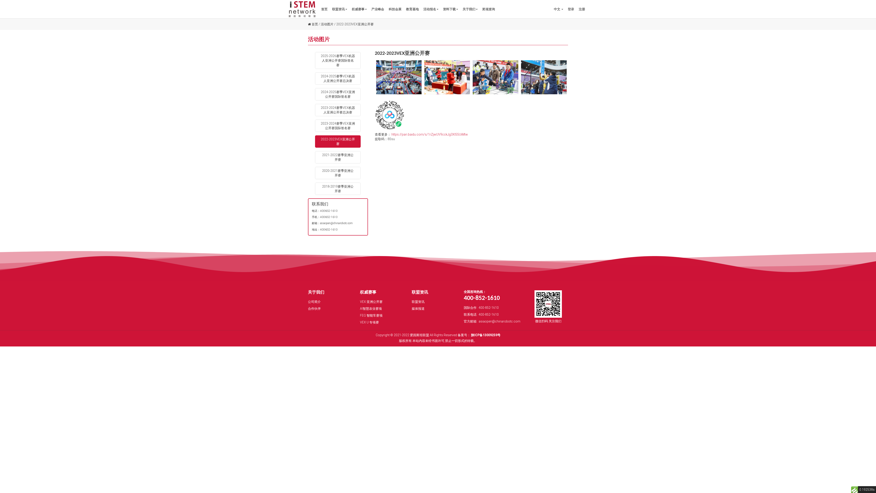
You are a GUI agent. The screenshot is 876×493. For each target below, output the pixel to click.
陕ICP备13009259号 (486, 335)
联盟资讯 (338, 9)
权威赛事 (358, 9)
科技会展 (395, 9)
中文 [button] (557, 9)
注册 (582, 9)
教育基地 (412, 9)
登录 (571, 9)
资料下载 (449, 9)
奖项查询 (488, 9)
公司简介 (314, 302)
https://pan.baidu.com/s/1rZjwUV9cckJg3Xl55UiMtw (429, 134)
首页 (324, 9)
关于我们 (469, 9)
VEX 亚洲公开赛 (371, 302)
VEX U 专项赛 (369, 322)
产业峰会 (377, 9)
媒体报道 (418, 308)
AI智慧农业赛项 (371, 308)
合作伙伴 (314, 308)
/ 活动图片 (326, 24)
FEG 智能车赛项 (371, 315)
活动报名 (429, 9)
